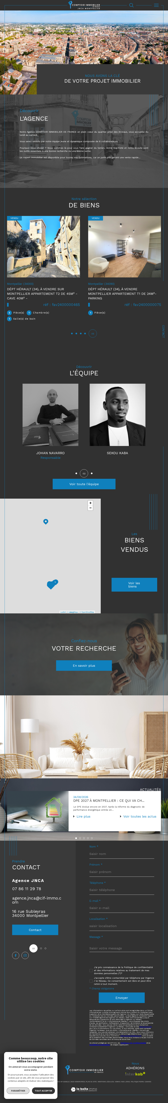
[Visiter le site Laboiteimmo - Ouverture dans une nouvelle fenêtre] (84, 1094)
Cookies (148, 1083)
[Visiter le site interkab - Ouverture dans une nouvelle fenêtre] (135, 1075)
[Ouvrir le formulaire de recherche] (131, 5)
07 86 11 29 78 (26, 890)
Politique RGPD (137, 1083)
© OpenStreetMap (87, 613)
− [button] (90, 509)
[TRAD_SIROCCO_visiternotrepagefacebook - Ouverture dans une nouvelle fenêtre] (15, 957)
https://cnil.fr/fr (145, 1028)
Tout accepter (43, 1090)
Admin (117, 1083)
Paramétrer (18, 1090)
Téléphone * (97, 884)
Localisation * (98, 920)
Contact (163, 331)
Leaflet (63, 613)
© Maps (72, 613)
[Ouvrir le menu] (156, 5)
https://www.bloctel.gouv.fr (130, 1037)
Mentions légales (105, 1083)
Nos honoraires (77, 1083)
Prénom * (95, 866)
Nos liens (125, 1083)
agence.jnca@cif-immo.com (36, 901)
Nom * (93, 848)
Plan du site (91, 1083)
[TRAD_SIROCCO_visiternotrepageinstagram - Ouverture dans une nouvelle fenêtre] (25, 957)
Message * (96, 938)
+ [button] (90, 505)
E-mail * (95, 902)
